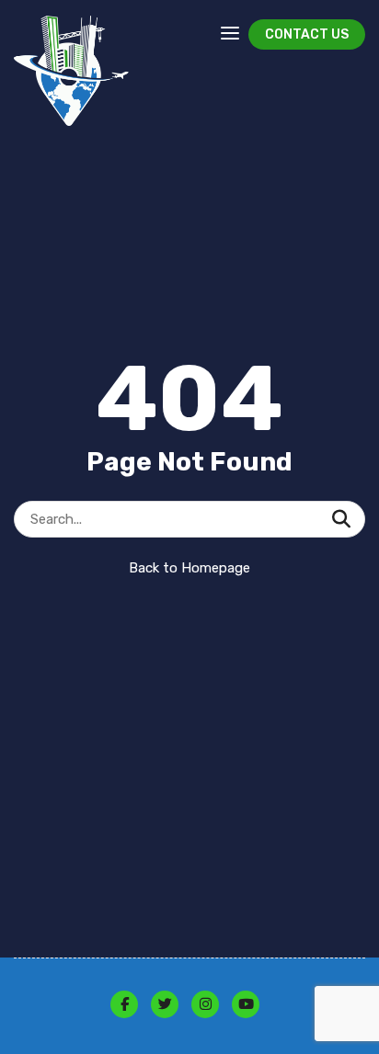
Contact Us (307, 34)
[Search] (341, 519)
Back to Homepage (189, 568)
